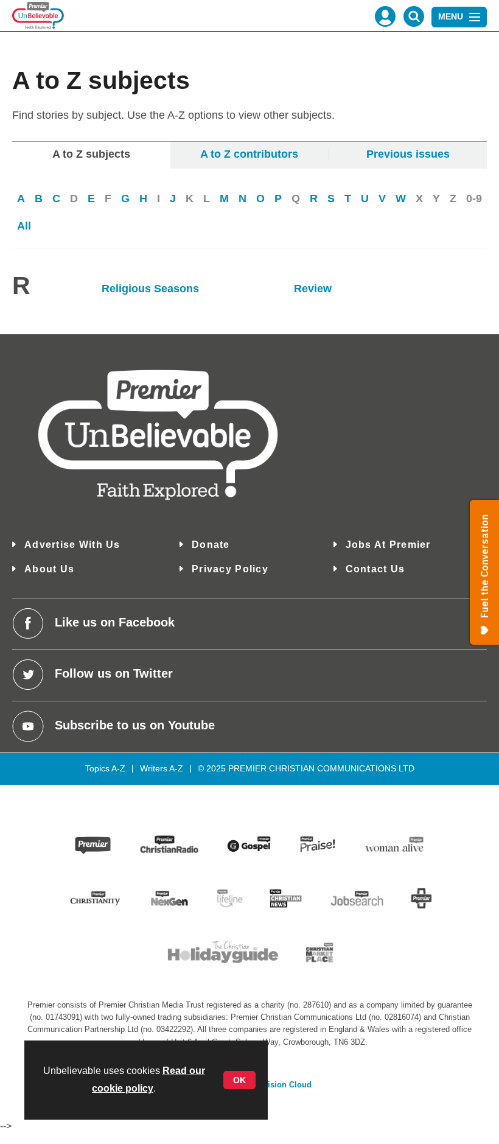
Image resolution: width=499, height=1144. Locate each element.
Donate (211, 544)
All (24, 226)
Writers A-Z (161, 768)
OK (239, 1080)
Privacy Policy (230, 569)
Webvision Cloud (279, 1085)
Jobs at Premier (388, 544)
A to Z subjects (91, 154)
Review (313, 288)
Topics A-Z (105, 768)
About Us (49, 569)
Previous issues (408, 154)
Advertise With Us (72, 544)
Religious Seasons (152, 288)
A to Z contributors (249, 154)
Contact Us (375, 569)
